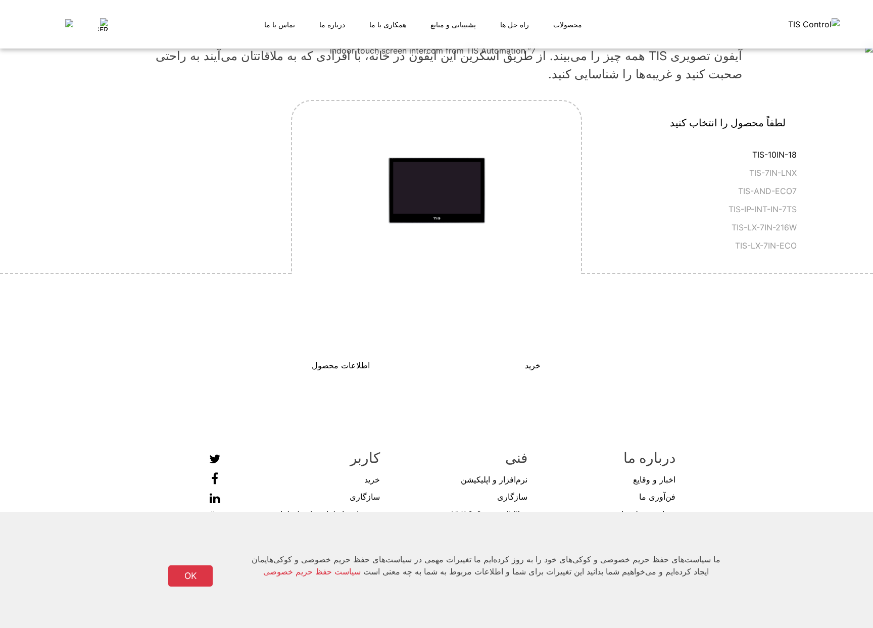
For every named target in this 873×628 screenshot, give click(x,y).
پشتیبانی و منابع (453, 24)
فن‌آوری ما (657, 497)
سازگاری (512, 497)
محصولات (567, 24)
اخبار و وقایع (654, 479)
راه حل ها (514, 24)
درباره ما (332, 24)
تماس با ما (279, 24)
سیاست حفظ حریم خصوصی (312, 571)
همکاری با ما (387, 24)
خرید (372, 479)
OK (190, 575)
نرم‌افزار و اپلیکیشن (494, 479)
